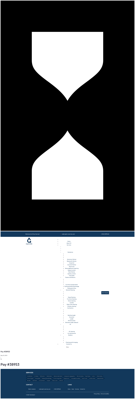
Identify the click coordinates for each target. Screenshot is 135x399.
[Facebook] (105, 388)
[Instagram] (108, 388)
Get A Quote (105, 292)
